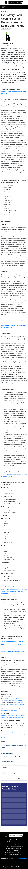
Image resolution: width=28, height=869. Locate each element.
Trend (15, 710)
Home (3, 862)
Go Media (19, 733)
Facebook (11, 704)
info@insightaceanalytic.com (12, 698)
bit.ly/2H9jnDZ (20, 704)
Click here (21, 779)
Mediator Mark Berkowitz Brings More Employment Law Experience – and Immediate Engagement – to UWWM (13, 759)
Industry (3, 710)
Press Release (4, 11)
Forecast (17, 708)
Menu (6, 7)
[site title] (14, 835)
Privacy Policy (22, 862)
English (3, 737)
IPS (13, 735)
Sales (11, 710)
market (8, 710)
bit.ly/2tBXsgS (19, 702)
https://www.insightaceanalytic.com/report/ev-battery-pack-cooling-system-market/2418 (14, 591)
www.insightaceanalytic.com (14, 700)
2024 (5, 708)
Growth (22, 708)
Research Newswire (20, 735)
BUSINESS (11, 708)
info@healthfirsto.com (21, 858)
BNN (2, 733)
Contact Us (14, 862)
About (7, 862)
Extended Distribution (10, 733)
